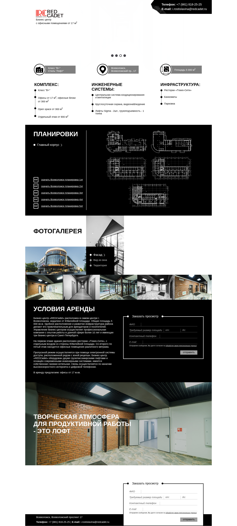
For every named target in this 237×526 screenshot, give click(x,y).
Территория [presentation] (100, 265)
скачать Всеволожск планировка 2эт (62, 186)
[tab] (59, 146)
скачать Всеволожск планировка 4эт (62, 199)
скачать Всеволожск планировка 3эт (62, 193)
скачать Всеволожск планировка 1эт (62, 179)
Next (205, 245)
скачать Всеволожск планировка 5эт (62, 206)
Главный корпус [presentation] (48, 144)
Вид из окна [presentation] (100, 260)
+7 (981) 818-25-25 (189, 4)
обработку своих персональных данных (181, 346)
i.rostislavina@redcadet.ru (189, 9)
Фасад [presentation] (97, 254)
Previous (131, 245)
